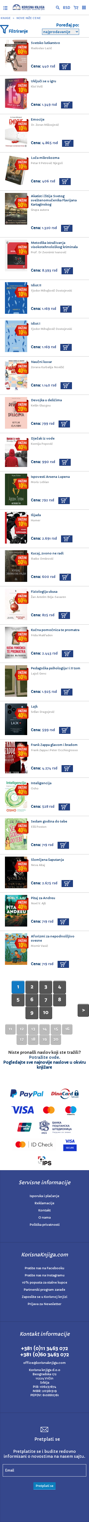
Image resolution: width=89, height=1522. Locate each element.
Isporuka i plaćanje (44, 1196)
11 (10, 1028)
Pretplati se (44, 1486)
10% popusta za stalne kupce (44, 1282)
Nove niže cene (28, 18)
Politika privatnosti (45, 1225)
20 (55, 1039)
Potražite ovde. (44, 1057)
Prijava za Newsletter (44, 1304)
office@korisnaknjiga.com (44, 1363)
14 (45, 1028)
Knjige (6, 18)
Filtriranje (18, 31)
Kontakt (44, 1210)
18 (33, 1039)
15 (56, 1028)
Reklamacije (44, 1203)
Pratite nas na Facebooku (44, 1268)
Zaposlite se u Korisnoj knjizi (44, 1297)
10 (45, 1012)
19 (45, 1039)
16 (67, 1028)
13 (33, 1028)
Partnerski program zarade (44, 1290)
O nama (44, 1217)
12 (22, 1028)
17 (22, 1039)
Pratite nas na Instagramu (45, 1275)
